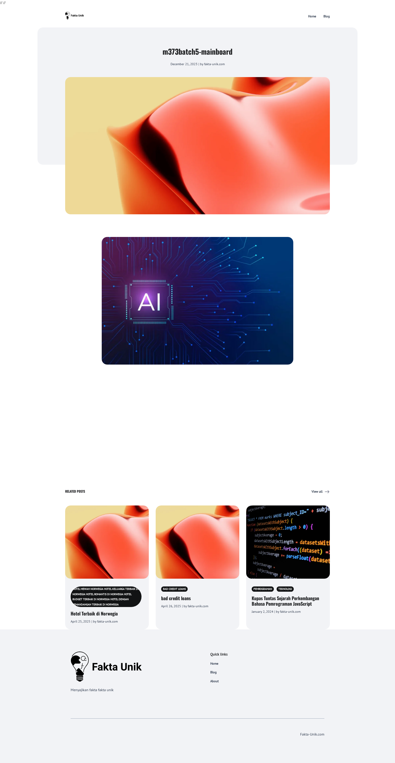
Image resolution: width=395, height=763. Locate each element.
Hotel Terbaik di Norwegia (94, 613)
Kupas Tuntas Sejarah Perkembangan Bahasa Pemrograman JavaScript (285, 601)
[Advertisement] (197, 411)
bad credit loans (176, 598)
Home (312, 16)
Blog (326, 16)
